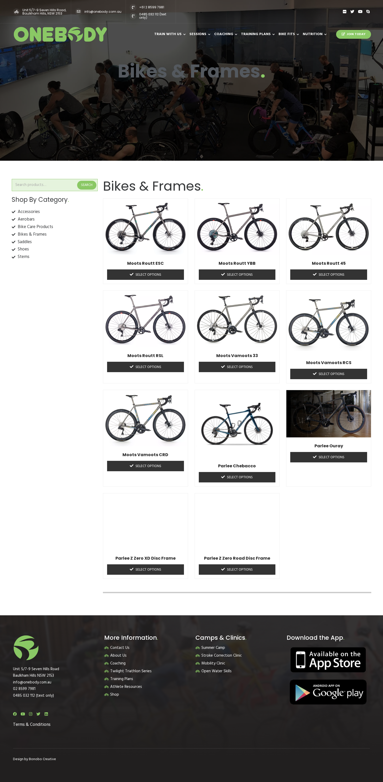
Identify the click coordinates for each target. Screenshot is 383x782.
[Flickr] (345, 12)
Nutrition (313, 34)
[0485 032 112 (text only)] (133, 15)
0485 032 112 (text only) (152, 16)
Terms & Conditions (32, 724)
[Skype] (368, 12)
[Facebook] (15, 714)
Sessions (197, 34)
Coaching (223, 34)
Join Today (356, 34)
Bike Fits (287, 34)
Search (86, 185)
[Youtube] (360, 12)
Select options (148, 275)
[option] (191, 80)
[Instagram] (31, 714)
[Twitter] (352, 12)
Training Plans (256, 34)
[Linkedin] (46, 714)
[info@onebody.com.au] (78, 11)
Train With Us (168, 34)
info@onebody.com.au (102, 11)
